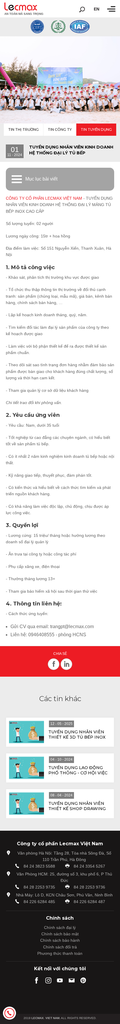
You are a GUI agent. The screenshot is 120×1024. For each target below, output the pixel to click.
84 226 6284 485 (39, 901)
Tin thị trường (23, 129)
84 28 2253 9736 (89, 887)
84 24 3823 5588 (39, 866)
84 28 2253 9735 (39, 887)
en (96, 9)
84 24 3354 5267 (89, 866)
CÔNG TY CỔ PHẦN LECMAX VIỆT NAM (44, 198)
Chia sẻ (60, 654)
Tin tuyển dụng (96, 129)
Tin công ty (60, 129)
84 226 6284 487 (89, 901)
